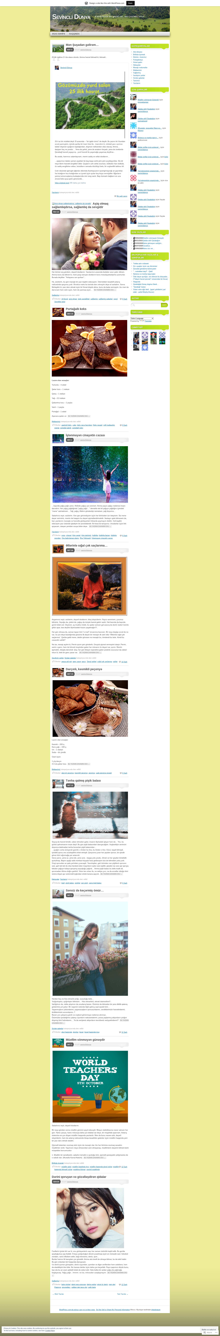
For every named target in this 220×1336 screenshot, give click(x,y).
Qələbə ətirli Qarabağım (146, 109)
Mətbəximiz (56, 421)
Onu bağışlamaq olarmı (70, 538)
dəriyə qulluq (91, 1284)
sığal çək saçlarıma (104, 662)
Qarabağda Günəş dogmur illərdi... (145, 284)
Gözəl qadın (137, 62)
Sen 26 (56, 1182)
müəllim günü (66, 1167)
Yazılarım (55, 192)
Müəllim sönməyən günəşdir (85, 1039)
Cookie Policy (50, 1331)
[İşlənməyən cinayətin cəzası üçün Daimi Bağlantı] (59, 443)
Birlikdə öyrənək (58, 1163)
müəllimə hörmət (79, 1169)
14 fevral (64, 299)
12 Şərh (124, 1167)
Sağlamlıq (55, 295)
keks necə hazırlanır (84, 425)
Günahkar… (147, 246)
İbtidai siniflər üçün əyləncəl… (149, 147)
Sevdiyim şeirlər (58, 658)
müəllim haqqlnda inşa (80, 1167)
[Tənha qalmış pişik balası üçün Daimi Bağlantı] (59, 788)
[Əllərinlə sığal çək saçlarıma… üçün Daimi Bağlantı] (59, 553)
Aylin (166, 157)
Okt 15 (70, 674)
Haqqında (74, 34)
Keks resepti (97, 425)
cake (74, 425)
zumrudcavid (142, 121)
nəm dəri (112, 1284)
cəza (63, 535)
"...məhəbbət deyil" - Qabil (143, 271)
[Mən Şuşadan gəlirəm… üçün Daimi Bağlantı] (59, 53)
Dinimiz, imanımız (140, 57)
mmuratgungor (143, 102)
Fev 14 (56, 212)
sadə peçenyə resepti (104, 773)
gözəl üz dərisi (102, 1284)
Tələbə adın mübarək (141, 263)
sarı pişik (84, 883)
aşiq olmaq (73, 299)
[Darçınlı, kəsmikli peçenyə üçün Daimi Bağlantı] (59, 677)
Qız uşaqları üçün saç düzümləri (145, 266)
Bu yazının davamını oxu (105, 290)
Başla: (130, 3)
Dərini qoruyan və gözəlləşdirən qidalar (79, 1176)
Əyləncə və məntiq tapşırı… (148, 138)
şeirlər (115, 662)
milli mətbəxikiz (109, 425)
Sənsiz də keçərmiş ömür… (85, 890)
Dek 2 (69, 440)
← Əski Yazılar (58, 1294)
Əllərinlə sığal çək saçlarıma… (87, 545)
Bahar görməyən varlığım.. (152, 243)
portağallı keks (77, 428)
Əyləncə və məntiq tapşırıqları (144, 274)
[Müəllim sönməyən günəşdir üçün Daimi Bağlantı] (59, 1048)
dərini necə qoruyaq (78, 1284)
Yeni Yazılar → (122, 1294)
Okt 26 (70, 550)
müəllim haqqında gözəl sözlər (101, 1167)
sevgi (116, 299)
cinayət (68, 535)
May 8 (69, 50)
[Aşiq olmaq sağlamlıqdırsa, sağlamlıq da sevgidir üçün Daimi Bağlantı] (72, 204)
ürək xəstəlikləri (84, 299)
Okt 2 (69, 1045)
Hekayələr (55, 879)
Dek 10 (70, 314)
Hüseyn (140, 131)
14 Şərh (124, 662)
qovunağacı (66, 1287)
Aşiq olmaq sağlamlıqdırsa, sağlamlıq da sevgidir (80, 205)
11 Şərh (124, 1032)
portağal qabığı (65, 428)
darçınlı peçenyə (67, 773)
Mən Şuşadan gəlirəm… (82, 44)
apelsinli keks (66, 425)
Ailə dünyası (137, 52)
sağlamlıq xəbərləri (106, 299)
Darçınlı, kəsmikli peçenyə (84, 669)
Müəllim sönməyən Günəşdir (148, 100)
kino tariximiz (86, 535)
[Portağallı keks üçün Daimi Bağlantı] (59, 317)
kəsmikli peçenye (81, 773)
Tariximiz (136, 81)
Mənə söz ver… (148, 248)
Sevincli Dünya (66, 68)
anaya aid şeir (66, 662)
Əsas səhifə (58, 34)
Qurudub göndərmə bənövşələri (144, 269)
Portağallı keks (76, 309)
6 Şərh (124, 773)
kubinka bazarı (104, 535)
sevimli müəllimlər (93, 1169)
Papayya (57, 1287)
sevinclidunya (85, 50)
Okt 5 (69, 895)
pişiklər (77, 883)
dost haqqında (66, 1032)
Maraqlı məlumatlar (140, 68)
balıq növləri (65, 1284)
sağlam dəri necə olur (79, 1287)
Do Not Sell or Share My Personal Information (113, 1310)
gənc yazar (77, 662)
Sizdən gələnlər (70, 658)
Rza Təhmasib (85, 538)
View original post (62, 183)
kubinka (95, 535)
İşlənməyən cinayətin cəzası (85, 435)
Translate (148, 321)
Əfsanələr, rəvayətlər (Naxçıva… (150, 128)
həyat (81, 1032)
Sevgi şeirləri (91, 662)
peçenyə (92, 773)
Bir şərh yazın (122, 196)
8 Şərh (124, 299)
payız (84, 662)
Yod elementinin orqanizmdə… (149, 171)
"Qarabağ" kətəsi (139, 287)
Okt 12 (70, 785)
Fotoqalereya (138, 60)
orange (56, 428)
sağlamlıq (94, 299)
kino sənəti (76, 535)
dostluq (75, 1032)
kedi (63, 883)
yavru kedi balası (95, 883)
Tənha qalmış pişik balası (83, 780)
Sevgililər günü (59, 302)
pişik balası (70, 883)
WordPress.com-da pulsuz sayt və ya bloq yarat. (77, 1310)
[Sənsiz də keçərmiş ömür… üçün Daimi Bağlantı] (59, 898)
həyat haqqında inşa (91, 1032)
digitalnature (155, 1310)
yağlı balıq (92, 1287)
